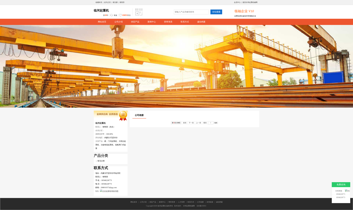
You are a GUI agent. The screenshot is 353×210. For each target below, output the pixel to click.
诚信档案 (219, 202)
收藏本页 (99, 2)
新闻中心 (162, 202)
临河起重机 (100, 123)
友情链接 (210, 202)
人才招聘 (181, 202)
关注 (126, 15)
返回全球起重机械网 (250, 2)
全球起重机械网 (189, 206)
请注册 (115, 2)
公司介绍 (143, 202)
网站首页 (133, 202)
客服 (115, 15)
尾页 (205, 123)
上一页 (198, 123)
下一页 (191, 123)
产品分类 (101, 156)
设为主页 (107, 2)
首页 (185, 123)
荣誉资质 (172, 202)
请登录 (122, 2)
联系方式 (191, 202)
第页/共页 (176, 123)
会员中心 (237, 2)
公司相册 (200, 202)
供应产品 (152, 202)
